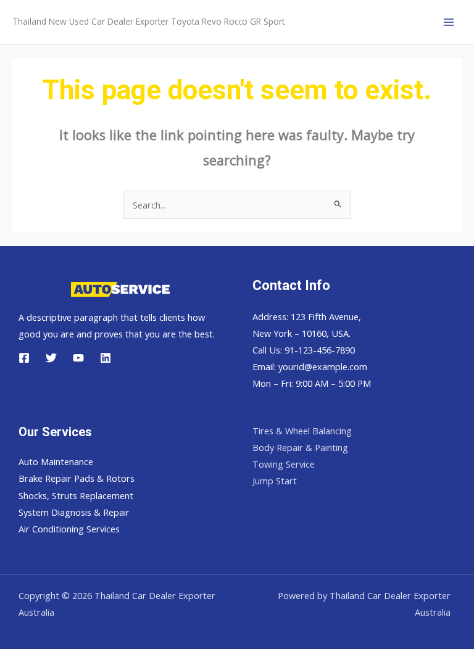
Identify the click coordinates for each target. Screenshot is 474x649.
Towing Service (283, 464)
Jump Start (274, 480)
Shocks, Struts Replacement (76, 495)
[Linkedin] (105, 357)
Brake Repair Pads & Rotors (77, 478)
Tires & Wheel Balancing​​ (302, 430)
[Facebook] (24, 357)
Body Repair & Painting (300, 447)
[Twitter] (51, 357)
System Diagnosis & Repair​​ (74, 512)
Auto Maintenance (56, 461)
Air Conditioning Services (69, 529)
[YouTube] (78, 357)
